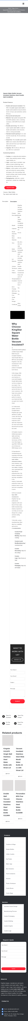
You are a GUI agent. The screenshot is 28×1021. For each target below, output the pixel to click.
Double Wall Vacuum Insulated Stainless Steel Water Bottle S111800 (7, 804)
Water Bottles (12, 192)
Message (12, 688)
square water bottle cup (11, 194)
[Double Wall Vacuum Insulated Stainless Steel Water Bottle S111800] (7, 785)
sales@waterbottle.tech (13, 1009)
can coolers (15, 467)
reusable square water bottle (17, 107)
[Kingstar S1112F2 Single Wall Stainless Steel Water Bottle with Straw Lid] (7, 740)
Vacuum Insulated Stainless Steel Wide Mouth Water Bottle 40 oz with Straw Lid (20, 759)
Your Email (13, 676)
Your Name (13, 669)
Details (8, 773)
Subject (12, 682)
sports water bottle (14, 127)
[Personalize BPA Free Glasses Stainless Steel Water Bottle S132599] (20, 785)
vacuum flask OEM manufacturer (16, 494)
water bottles (15, 459)
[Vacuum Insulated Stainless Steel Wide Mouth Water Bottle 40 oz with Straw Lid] (20, 740)
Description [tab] (5, 201)
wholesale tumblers (17, 461)
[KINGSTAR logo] (8, 2)
